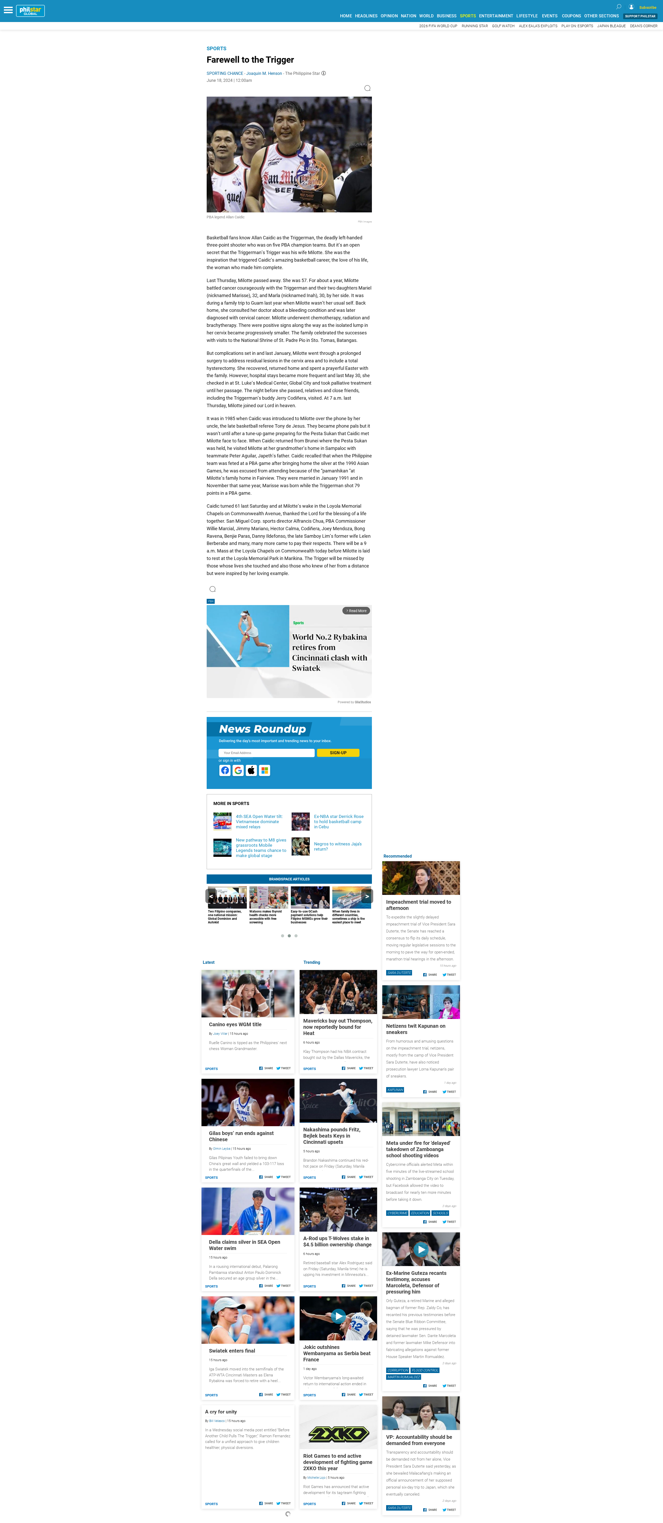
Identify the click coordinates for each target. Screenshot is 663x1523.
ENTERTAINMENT (496, 15)
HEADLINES (366, 15)
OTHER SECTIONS (601, 15)
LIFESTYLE (527, 15)
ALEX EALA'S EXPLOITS (538, 26)
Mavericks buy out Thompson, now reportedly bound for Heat (337, 1027)
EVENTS (550, 15)
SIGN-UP (338, 752)
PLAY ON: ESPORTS (577, 26)
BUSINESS (447, 15)
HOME (346, 15)
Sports (216, 48)
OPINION (389, 15)
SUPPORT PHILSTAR (640, 16)
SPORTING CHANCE (225, 73)
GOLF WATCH (503, 26)
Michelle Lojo (316, 1477)
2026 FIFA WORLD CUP (438, 26)
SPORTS (468, 15)
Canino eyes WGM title (235, 1024)
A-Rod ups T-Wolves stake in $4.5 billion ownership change (337, 1241)
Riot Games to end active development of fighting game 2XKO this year (337, 1462)
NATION (408, 15)
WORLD (426, 15)
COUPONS (571, 15)
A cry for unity (221, 1412)
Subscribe (648, 7)
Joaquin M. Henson (264, 73)
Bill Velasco (217, 1421)
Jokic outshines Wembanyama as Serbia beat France (337, 1353)
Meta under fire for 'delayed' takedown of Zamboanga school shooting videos (418, 1149)
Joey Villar (220, 1034)
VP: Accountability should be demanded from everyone (419, 1440)
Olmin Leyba (221, 1149)
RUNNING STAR (475, 26)
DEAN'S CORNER (644, 26)
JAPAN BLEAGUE (611, 26)
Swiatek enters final (232, 1351)
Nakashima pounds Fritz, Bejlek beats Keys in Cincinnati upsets (332, 1135)
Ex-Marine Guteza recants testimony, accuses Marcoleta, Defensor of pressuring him (416, 1282)
